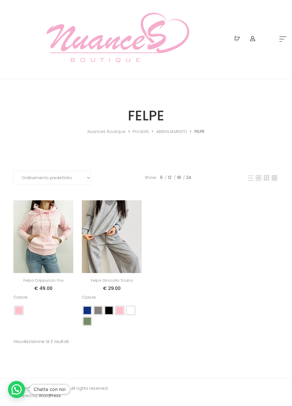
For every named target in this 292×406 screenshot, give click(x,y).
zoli (65, 388)
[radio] (19, 310)
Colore (20, 297)
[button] (282, 39)
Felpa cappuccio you (43, 280)
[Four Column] (274, 177)
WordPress (50, 396)
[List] (250, 177)
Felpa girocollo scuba (112, 280)
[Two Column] (258, 177)
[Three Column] (266, 177)
